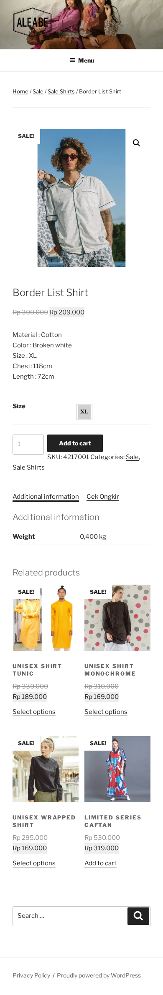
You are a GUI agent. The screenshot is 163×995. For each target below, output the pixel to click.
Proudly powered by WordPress (99, 975)
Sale (38, 91)
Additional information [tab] (46, 496)
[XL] (84, 412)
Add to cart (75, 443)
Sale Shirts (61, 91)
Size (19, 406)
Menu (86, 60)
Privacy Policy (31, 975)
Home (20, 91)
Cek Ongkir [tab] (103, 496)
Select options (34, 712)
